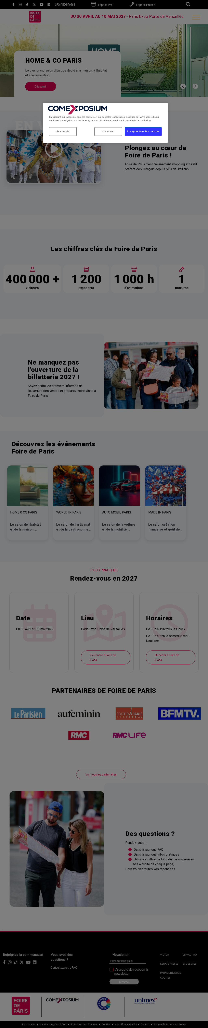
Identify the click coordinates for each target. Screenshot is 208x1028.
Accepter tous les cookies (143, 131)
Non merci (108, 131)
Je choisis (62, 131)
